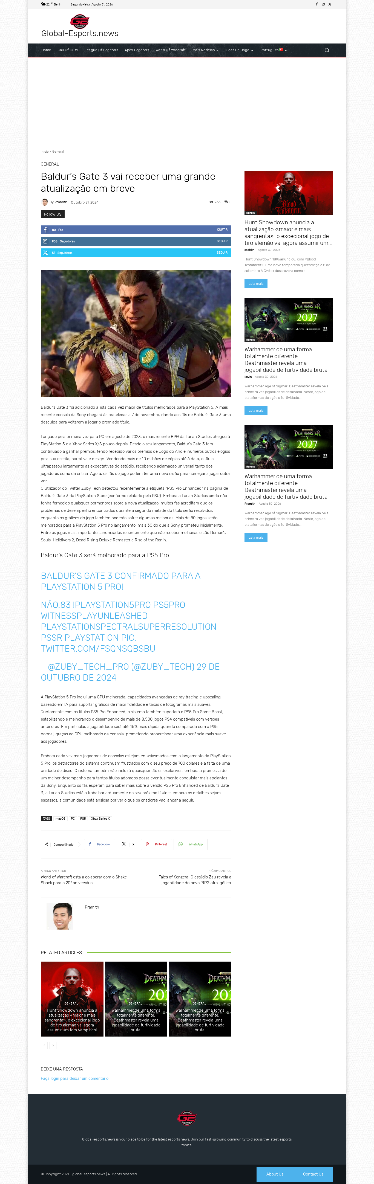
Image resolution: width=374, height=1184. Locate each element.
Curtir (222, 229)
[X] (330, 4)
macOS (60, 818)
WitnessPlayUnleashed (94, 616)
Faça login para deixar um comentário (74, 1078)
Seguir (222, 241)
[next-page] (53, 1045)
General (58, 151)
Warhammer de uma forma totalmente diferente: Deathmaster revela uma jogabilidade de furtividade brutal (135, 1020)
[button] (326, 50)
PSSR (51, 637)
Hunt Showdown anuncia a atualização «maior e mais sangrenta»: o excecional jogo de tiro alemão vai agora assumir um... (288, 232)
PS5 (83, 818)
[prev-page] (44, 1045)
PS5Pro (169, 605)
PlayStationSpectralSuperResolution (129, 627)
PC (73, 818)
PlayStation (91, 637)
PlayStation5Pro (113, 605)
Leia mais (256, 284)
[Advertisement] (187, 101)
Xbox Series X (100, 818)
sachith (249, 250)
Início (45, 151)
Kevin (248, 377)
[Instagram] (323, 4)
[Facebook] (316, 4)
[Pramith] (45, 202)
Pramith (60, 202)
